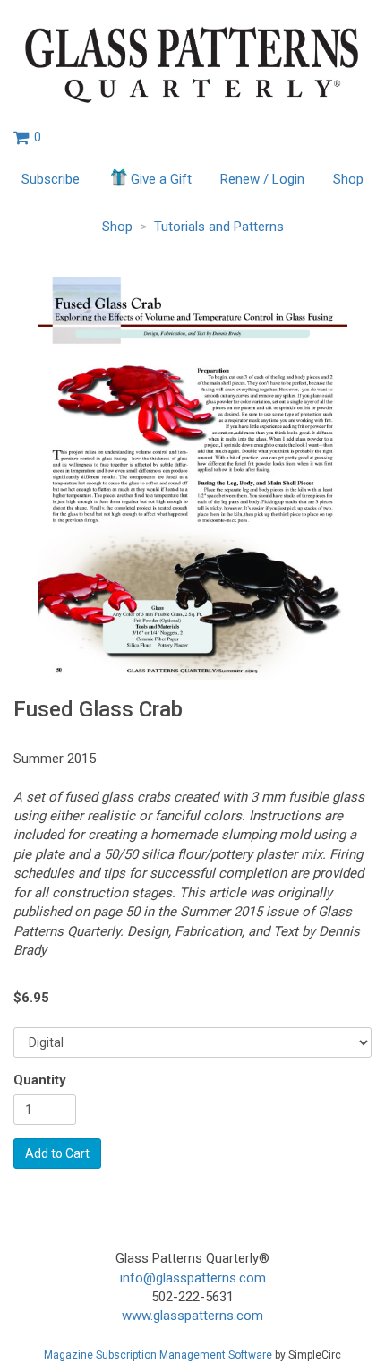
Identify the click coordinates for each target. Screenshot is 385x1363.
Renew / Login (262, 179)
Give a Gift (161, 179)
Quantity (39, 1080)
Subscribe (50, 179)
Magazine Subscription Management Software (158, 1355)
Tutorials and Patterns (219, 227)
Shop (348, 179)
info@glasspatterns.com (193, 1278)
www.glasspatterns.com (192, 1315)
